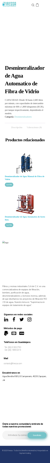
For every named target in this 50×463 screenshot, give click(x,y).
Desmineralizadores (23, 117)
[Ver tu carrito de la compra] (37, 5)
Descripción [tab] (16, 127)
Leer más (9, 185)
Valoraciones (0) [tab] (34, 127)
